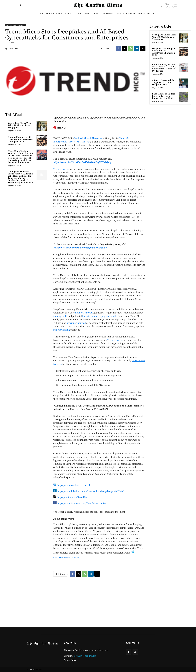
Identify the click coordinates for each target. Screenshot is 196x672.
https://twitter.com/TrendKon (72, 497)
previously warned (76, 322)
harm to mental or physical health (99, 316)
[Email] (142, 48)
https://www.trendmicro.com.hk (73, 485)
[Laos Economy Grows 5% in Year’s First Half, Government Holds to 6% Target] (183, 67)
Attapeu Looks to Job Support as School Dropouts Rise (163, 82)
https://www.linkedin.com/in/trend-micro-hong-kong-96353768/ (90, 491)
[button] (21, 5)
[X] (124, 48)
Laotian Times (13, 49)
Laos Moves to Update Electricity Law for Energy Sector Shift (163, 95)
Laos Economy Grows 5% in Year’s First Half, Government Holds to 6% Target (164, 67)
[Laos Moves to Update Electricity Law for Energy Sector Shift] (183, 96)
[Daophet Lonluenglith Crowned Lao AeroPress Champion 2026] (42, 140)
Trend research (61, 168)
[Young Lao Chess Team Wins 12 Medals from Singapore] (42, 126)
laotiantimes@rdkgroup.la (85, 656)
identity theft (60, 316)
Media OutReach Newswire (15, 25)
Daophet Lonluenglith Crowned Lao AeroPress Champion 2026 (20, 139)
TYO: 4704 (74, 141)
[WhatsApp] (130, 48)
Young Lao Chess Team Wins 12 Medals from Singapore (20, 125)
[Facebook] (118, 48)
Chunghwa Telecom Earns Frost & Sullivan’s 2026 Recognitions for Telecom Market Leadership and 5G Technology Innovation (20, 177)
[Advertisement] (98, 599)
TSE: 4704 (85, 141)
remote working (61, 329)
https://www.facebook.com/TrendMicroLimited (82, 503)
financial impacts (84, 312)
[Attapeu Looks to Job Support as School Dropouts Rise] (183, 83)
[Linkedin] (136, 48)
